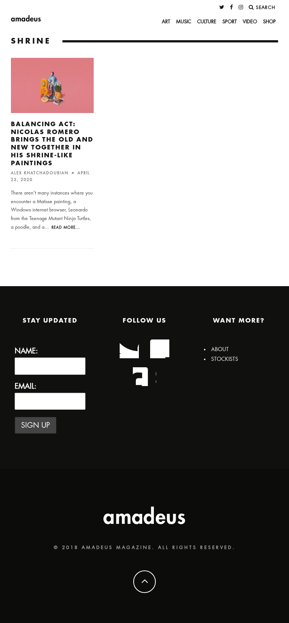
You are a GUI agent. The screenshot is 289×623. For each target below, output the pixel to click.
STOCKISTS (224, 359)
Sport (229, 21)
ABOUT (220, 349)
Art (166, 21)
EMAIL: (26, 386)
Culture (206, 21)
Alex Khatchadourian (39, 173)
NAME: (26, 350)
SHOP (269, 21)
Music (183, 21)
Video (250, 21)
